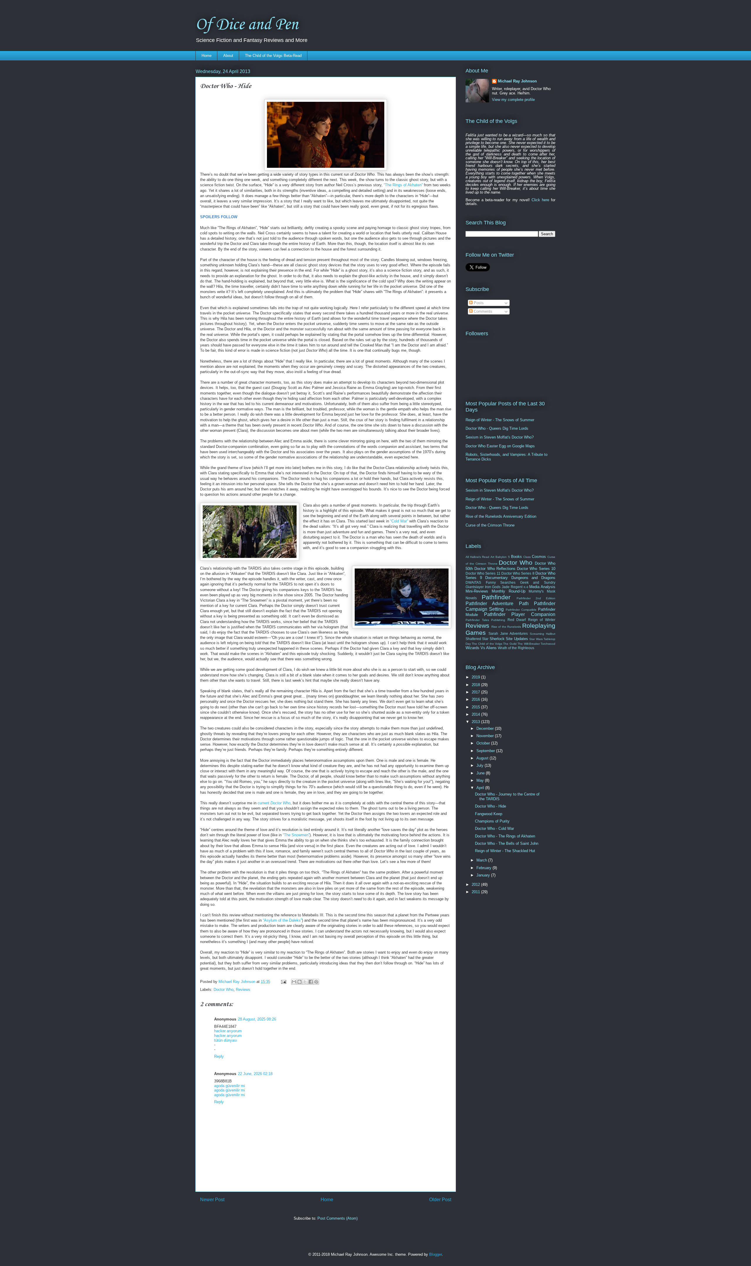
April (480, 788)
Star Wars (535, 639)
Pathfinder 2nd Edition (536, 598)
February (484, 868)
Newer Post (212, 1199)
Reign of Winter (541, 620)
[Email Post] (283, 981)
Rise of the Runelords (506, 626)
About (228, 55)
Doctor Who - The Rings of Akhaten (505, 836)
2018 (476, 685)
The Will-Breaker (528, 643)
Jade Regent (512, 587)
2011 (476, 892)
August (483, 758)
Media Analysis (542, 587)
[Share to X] (305, 982)
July (480, 765)
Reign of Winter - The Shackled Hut (505, 851)
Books (516, 556)
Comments (482, 311)
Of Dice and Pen (246, 24)
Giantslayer (475, 587)
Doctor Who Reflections (494, 568)
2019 (476, 677)
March (482, 860)
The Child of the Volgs (487, 643)
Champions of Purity (492, 821)
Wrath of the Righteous (516, 648)
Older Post (440, 1199)
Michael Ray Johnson (517, 81)
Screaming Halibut (542, 633)
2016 (476, 699)
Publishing (498, 620)
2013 (476, 722)
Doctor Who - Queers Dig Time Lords (497, 428)
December (485, 728)
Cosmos (539, 556)
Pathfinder (496, 597)
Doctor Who (224, 989)
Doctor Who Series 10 (536, 568)
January (483, 875)
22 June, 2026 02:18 (255, 1074)
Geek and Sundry (537, 582)
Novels (471, 598)
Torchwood (548, 643)
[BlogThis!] (299, 982)
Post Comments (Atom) (337, 1218)
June (481, 773)
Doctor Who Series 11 (483, 573)
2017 (476, 692)
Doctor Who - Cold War (494, 828)
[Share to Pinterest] (316, 982)
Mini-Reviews (477, 591)
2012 (476, 884)
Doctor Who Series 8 (518, 573)
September (486, 751)
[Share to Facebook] (311, 982)
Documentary (496, 578)
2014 (476, 714)
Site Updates (517, 639)
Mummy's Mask (542, 591)
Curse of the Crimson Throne (490, 525)
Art (492, 556)
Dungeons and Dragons (533, 578)
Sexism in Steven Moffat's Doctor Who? (500, 437)
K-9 (526, 587)
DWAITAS (473, 582)
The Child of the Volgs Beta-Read (273, 55)
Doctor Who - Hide (490, 806)
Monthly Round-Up (508, 591)
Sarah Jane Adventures (508, 633)
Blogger (435, 1254)
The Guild (509, 643)
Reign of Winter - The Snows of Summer (500, 420)
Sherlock (497, 639)
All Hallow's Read (477, 556)
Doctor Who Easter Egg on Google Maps (500, 446)
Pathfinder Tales (477, 620)
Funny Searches (501, 582)
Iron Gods (493, 587)
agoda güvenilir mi (229, 1086)
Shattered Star (477, 639)
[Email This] (294, 982)
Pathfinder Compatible (521, 609)
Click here (540, 200)
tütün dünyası (225, 1040)
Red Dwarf (517, 620)
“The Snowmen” (296, 835)
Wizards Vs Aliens (481, 648)
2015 (476, 707)
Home (207, 55)
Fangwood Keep (488, 814)
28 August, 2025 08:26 (257, 1019)
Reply (219, 1056)
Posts (478, 303)
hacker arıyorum (228, 1031)
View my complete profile (513, 99)
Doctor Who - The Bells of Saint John (506, 843)
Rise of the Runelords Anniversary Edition (501, 516)
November (485, 736)
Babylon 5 (502, 556)
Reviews (243, 989)
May (480, 780)
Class (527, 556)
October (483, 743)
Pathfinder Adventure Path (497, 603)
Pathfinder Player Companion (519, 614)
